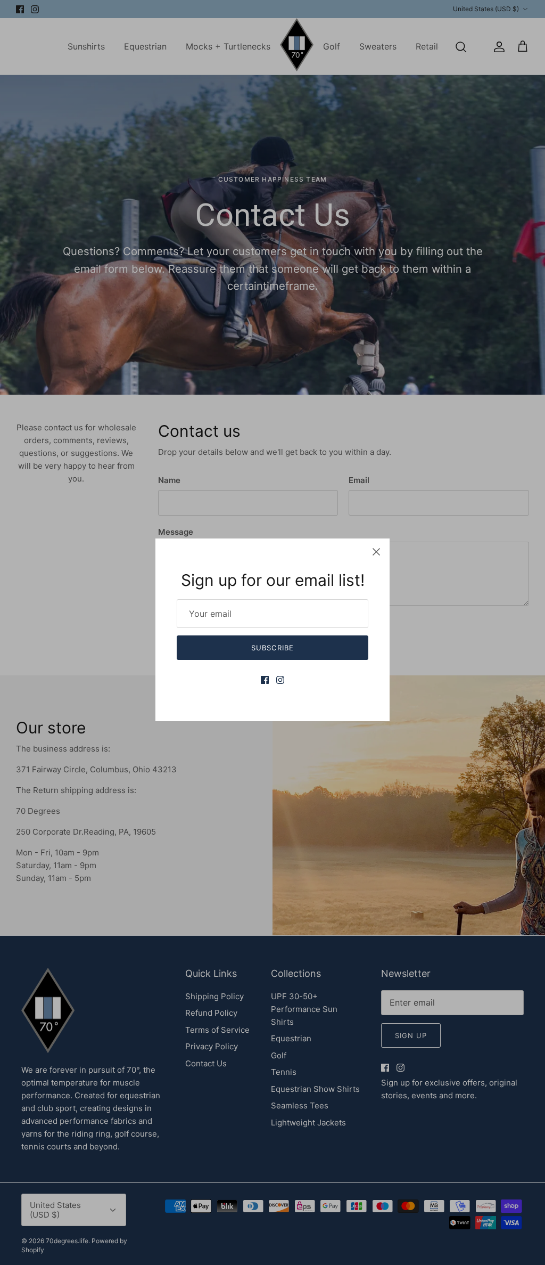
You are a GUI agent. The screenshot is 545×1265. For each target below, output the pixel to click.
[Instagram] (280, 680)
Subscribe (272, 647)
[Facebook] (265, 680)
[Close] (376, 552)
